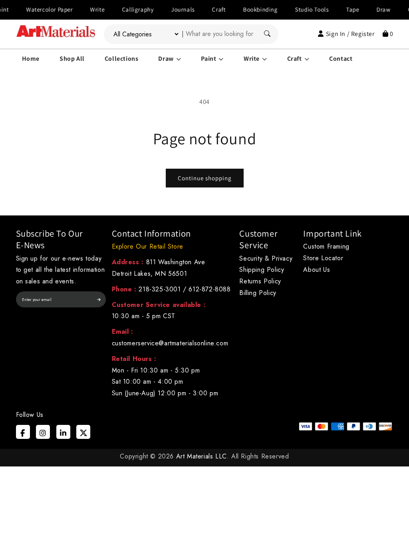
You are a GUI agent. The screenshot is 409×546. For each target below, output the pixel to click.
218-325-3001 (160, 289)
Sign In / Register (350, 34)
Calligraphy (131, 9)
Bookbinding (253, 9)
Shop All (72, 58)
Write (90, 9)
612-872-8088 (209, 289)
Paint (208, 58)
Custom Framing (326, 246)
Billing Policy (257, 292)
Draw (376, 9)
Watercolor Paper (42, 9)
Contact (340, 58)
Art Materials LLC (201, 456)
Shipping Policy (261, 269)
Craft (211, 9)
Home (31, 58)
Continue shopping (205, 178)
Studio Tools (305, 9)
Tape (345, 9)
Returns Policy (260, 281)
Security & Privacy (265, 258)
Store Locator (323, 258)
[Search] (267, 34)
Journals (176, 9)
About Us (316, 269)
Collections (122, 58)
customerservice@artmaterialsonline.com (170, 343)
